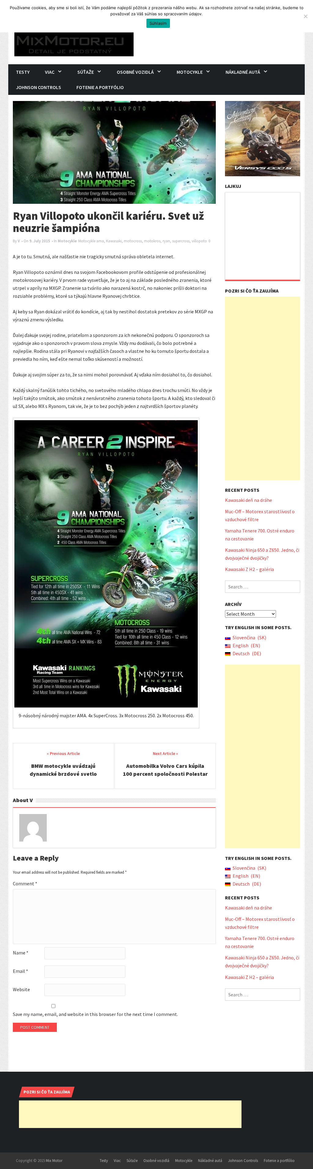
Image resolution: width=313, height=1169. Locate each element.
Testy (23, 72)
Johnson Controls (38, 87)
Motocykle (190, 72)
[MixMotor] (74, 42)
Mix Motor (54, 1160)
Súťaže (85, 72)
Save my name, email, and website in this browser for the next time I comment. (95, 1014)
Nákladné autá (243, 72)
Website (21, 989)
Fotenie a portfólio (100, 87)
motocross (133, 241)
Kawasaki (114, 241)
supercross (181, 241)
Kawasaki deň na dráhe (248, 500)
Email (20, 971)
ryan (166, 241)
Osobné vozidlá (135, 72)
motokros (152, 241)
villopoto (199, 241)
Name (20, 953)
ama (100, 241)
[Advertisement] (262, 388)
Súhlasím (158, 23)
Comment (25, 883)
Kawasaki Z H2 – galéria (249, 569)
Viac (49, 72)
